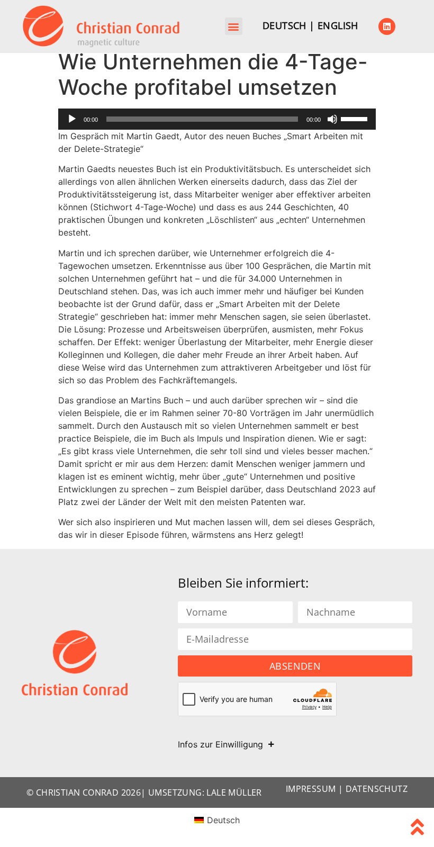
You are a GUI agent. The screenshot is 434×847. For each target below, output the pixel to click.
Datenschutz (377, 789)
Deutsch (284, 25)
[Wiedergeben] (72, 119)
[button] (233, 26)
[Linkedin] (386, 26)
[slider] (355, 118)
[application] (217, 119)
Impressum (311, 789)
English (338, 25)
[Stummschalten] (332, 119)
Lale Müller (233, 792)
